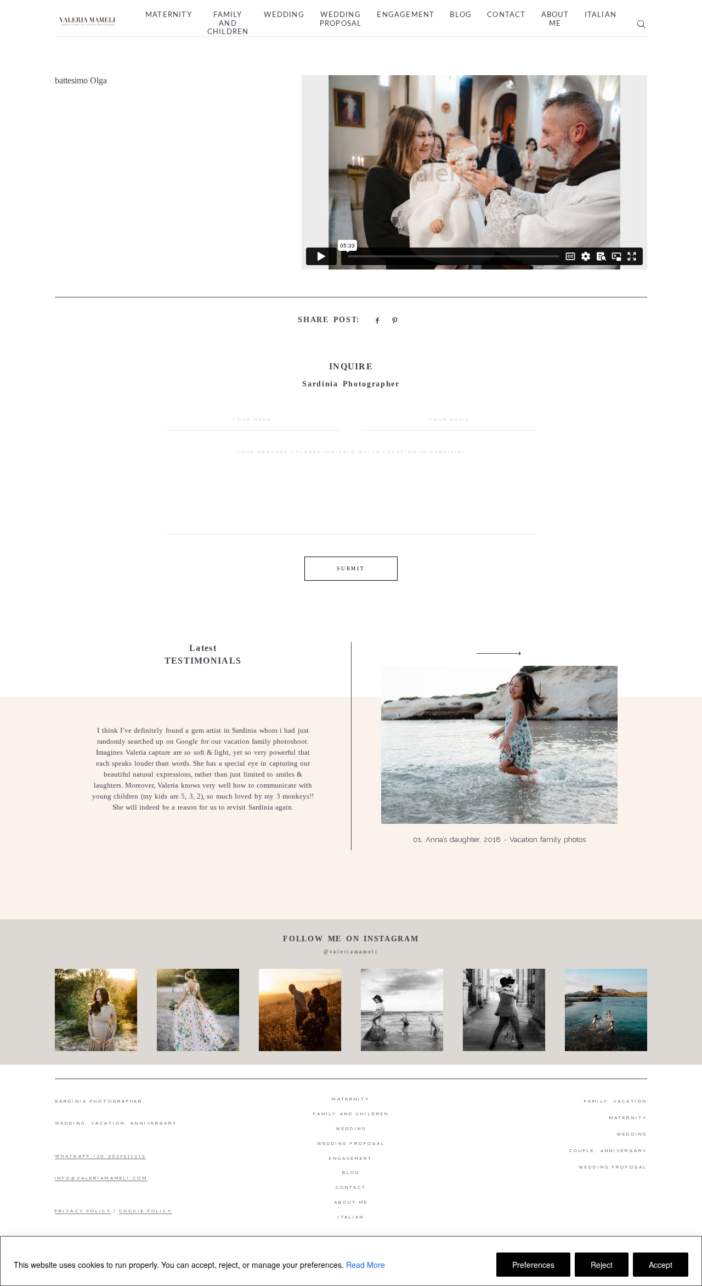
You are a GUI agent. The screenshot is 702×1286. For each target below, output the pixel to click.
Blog (461, 15)
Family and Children (228, 24)
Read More (365, 1264)
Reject (602, 1264)
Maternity (168, 15)
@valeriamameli (351, 951)
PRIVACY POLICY (83, 1211)
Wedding (284, 15)
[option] (351, 746)
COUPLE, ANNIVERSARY (608, 1150)
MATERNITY (628, 1117)
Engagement (405, 15)
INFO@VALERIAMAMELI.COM (101, 1178)
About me (555, 19)
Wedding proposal (341, 19)
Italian (600, 15)
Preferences (533, 1264)
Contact (506, 15)
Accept (660, 1264)
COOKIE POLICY (145, 1211)
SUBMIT (351, 568)
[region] (351, 1261)
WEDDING (631, 1134)
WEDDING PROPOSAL (613, 1167)
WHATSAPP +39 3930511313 (100, 1156)
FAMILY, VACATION (615, 1101)
